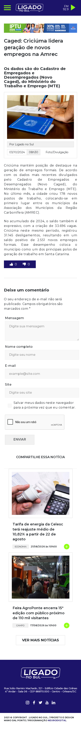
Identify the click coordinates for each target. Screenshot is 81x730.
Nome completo (19, 347)
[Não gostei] (25, 264)
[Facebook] (34, 703)
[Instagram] (27, 703)
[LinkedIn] (53, 703)
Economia (21, 546)
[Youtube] (47, 703)
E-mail (10, 366)
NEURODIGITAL (57, 720)
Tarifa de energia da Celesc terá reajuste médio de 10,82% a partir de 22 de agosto (38, 531)
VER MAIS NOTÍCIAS (40, 640)
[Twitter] (40, 703)
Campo (20, 625)
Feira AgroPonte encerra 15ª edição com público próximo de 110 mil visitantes (38, 613)
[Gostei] (12, 264)
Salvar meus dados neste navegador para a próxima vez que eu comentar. (45, 405)
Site (8, 384)
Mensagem (14, 318)
